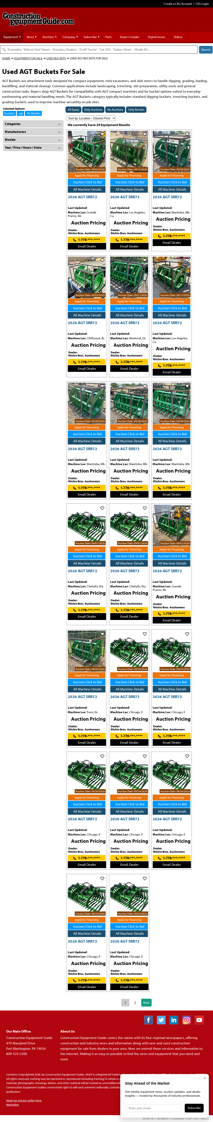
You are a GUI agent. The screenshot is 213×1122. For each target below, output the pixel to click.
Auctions (48, 37)
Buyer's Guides (129, 37)
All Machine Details (87, 189)
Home (6, 58)
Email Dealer (87, 246)
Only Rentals (136, 109)
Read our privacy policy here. (24, 1100)
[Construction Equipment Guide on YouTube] (201, 1023)
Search (206, 49)
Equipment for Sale (28, 58)
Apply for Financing (87, 175)
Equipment (11, 37)
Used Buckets (56, 58)
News (30, 37)
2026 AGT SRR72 (82, 196)
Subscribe (90, 37)
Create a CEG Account (178, 4)
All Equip (73, 109)
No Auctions (115, 109)
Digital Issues (156, 37)
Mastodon (12, 1104)
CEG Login (202, 4)
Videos (178, 37)
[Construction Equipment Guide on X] (163, 1023)
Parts (108, 37)
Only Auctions (93, 109)
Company (68, 37)
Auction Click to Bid (87, 182)
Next (146, 1002)
